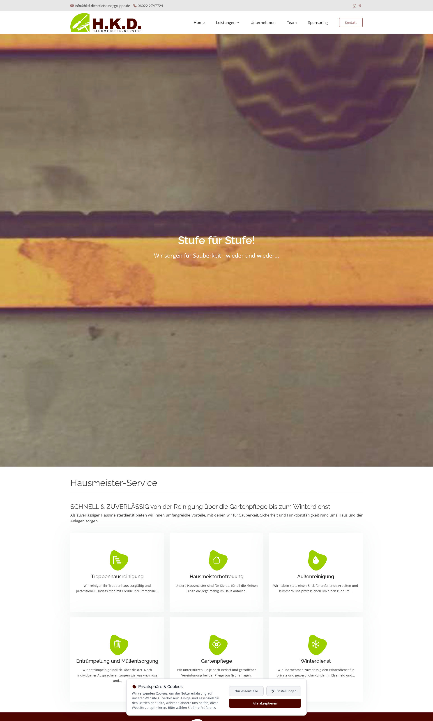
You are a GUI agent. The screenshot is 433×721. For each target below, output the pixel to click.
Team (292, 22)
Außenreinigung (315, 576)
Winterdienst (316, 661)
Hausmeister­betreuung (217, 576)
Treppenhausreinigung (117, 576)
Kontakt (351, 22)
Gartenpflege (216, 661)
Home (199, 22)
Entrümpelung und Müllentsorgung (117, 661)
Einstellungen (286, 691)
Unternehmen (263, 22)
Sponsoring (318, 22)
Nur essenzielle (246, 691)
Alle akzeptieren (265, 703)
